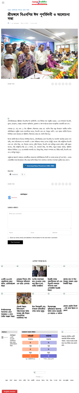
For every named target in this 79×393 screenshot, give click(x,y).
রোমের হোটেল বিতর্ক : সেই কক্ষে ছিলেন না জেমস (70, 308)
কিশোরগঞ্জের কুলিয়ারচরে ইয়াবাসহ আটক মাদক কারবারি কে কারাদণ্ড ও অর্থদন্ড (55, 310)
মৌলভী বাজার (14, 10)
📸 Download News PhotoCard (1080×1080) (39, 166)
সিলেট (28, 10)
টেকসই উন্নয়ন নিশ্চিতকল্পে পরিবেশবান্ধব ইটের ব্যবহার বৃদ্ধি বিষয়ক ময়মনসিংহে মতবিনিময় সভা (23, 312)
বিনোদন (43, 380)
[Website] (24, 198)
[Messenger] (56, 84)
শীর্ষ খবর (20, 10)
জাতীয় (24, 380)
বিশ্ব (47, 380)
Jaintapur (16, 23)
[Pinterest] (63, 84)
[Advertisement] (39, 102)
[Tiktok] (75, 351)
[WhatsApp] (64, 353)
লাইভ (60, 380)
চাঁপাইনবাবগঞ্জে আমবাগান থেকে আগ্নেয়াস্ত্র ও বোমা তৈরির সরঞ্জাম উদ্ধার (7, 313)
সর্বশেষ (24, 10)
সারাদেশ (15, 380)
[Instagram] (71, 351)
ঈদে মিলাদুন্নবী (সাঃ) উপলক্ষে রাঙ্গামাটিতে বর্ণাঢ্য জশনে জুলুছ (38, 309)
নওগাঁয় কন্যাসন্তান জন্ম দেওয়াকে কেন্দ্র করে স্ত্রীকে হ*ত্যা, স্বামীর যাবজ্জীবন (38, 282)
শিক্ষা (28, 380)
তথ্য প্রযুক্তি (65, 380)
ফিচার (51, 380)
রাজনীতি (32, 380)
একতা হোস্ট (50, 359)
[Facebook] (52, 84)
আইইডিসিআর (31, 359)
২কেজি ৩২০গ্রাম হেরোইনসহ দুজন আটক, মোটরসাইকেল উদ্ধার (8, 282)
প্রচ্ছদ (6, 380)
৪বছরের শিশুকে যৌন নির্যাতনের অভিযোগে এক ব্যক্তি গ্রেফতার (24, 281)
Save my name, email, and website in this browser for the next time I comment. (34, 238)
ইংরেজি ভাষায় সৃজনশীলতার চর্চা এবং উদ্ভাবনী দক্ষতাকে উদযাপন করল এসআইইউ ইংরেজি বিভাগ (55, 284)
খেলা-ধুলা (38, 380)
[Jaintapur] (4, 337)
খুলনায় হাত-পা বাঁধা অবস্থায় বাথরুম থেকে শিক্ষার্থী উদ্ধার (70, 281)
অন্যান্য (9, 10)
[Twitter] (59, 84)
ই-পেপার (55, 380)
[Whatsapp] (66, 84)
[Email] (70, 84)
